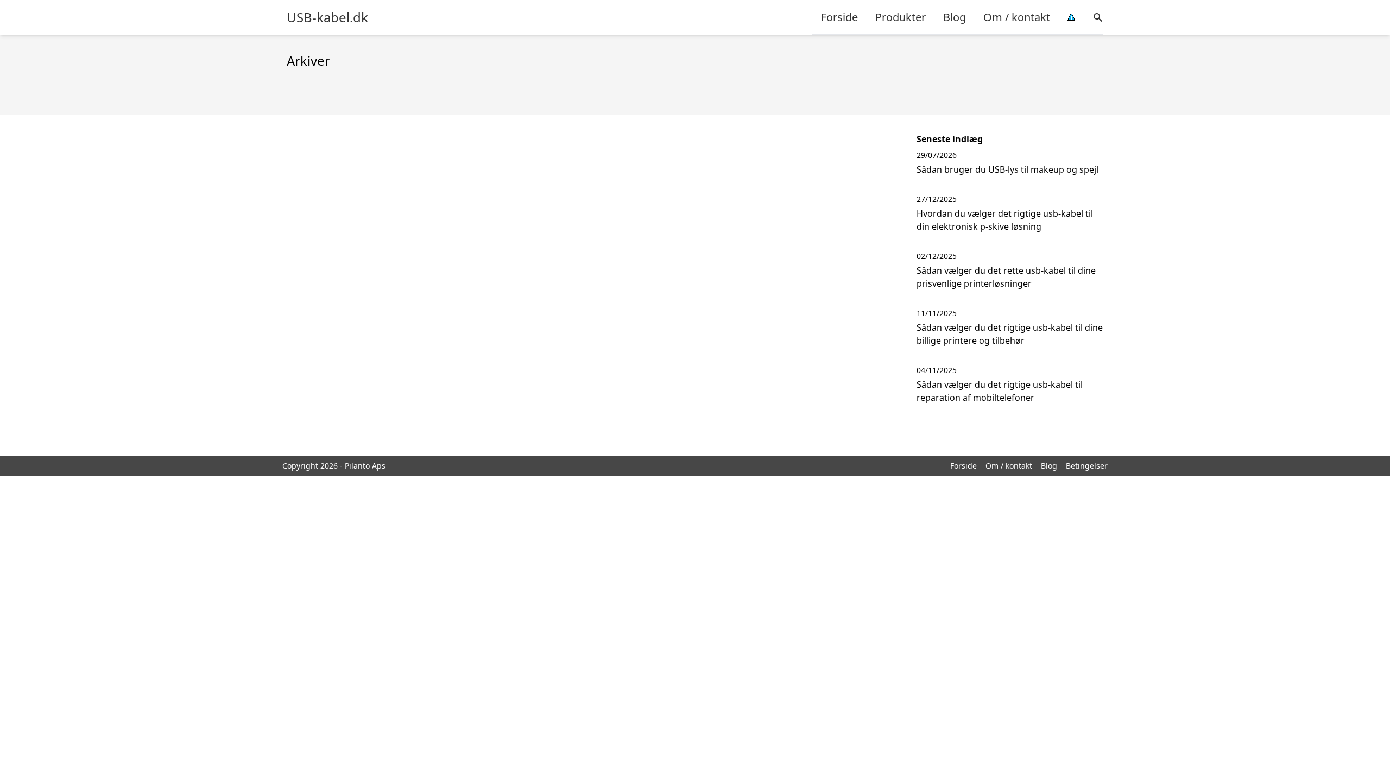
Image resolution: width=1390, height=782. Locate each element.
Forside (839, 17)
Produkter (900, 17)
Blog (954, 17)
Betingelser (1087, 466)
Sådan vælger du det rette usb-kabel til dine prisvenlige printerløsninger (1006, 276)
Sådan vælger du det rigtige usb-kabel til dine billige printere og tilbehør (1010, 333)
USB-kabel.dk (327, 17)
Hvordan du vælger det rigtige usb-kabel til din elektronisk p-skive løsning (1005, 219)
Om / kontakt (1016, 17)
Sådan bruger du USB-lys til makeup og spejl (1007, 169)
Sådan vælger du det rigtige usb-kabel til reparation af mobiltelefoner (1000, 391)
